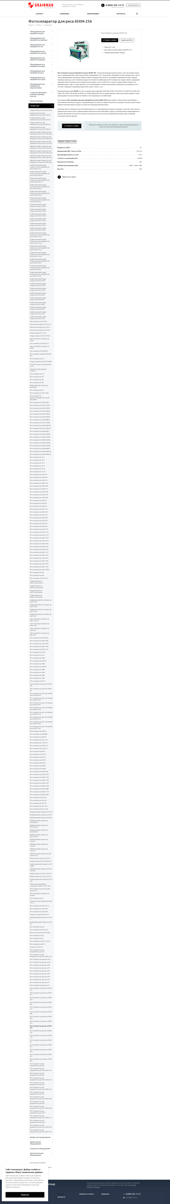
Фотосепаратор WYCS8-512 (39, 343)
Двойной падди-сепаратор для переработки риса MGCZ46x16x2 (41, 152)
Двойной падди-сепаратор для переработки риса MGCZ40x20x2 (41, 161)
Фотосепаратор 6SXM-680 (39, 497)
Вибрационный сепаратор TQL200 (39, 845)
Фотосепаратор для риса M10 (40, 962)
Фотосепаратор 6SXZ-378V (39, 538)
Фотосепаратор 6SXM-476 (39, 494)
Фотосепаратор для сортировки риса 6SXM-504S (41, 699)
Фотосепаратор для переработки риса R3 (37, 1074)
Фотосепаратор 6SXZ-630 (39, 578)
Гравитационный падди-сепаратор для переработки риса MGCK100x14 (39, 180)
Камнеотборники (36, 101)
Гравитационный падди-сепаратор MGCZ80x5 (38, 308)
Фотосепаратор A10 (37, 374)
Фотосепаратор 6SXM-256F (39, 780)
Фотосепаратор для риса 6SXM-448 (41, 1012)
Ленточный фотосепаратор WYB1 (39, 339)
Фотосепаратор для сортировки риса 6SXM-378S (41, 708)
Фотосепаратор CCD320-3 (39, 742)
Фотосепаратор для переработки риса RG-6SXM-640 (41, 1126)
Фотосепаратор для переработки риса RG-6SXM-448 (41, 1107)
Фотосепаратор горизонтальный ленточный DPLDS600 (39, 397)
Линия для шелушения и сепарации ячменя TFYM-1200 (40, 885)
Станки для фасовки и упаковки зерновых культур (38, 94)
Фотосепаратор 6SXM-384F (39, 786)
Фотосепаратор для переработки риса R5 (37, 1083)
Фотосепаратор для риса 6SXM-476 (41, 1055)
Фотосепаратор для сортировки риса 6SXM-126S (41, 727)
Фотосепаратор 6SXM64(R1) (39, 431)
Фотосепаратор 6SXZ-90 (38, 506)
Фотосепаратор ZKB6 (37, 664)
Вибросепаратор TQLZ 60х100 (40, 876)
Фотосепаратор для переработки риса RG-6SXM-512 (41, 1116)
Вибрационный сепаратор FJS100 (41, 812)
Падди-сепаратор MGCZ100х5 (40, 336)
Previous (64, 49)
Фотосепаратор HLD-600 (38, 321)
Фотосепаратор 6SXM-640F (39, 794)
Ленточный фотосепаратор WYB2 (39, 347)
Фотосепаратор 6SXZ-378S (39, 555)
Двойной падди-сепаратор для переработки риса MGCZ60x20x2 (41, 147)
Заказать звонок (133, 5)
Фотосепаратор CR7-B (37, 652)
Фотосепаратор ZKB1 (37, 678)
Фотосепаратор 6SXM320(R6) (40, 445)
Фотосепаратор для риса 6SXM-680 (41, 1060)
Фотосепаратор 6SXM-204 (39, 486)
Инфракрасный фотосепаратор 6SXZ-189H (40, 605)
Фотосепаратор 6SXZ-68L (39, 526)
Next (93, 49)
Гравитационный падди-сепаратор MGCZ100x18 (38, 205)
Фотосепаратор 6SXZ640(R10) (40, 425)
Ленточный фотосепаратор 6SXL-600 (39, 629)
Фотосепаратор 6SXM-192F (39, 777)
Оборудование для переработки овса (37, 72)
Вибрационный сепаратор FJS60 (41, 817)
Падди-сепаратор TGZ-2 (38, 333)
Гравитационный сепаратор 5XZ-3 (41, 918)
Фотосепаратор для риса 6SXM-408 (41, 1050)
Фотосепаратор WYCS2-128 (39, 906)
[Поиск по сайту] (137, 14)
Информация (93, 14)
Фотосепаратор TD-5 (37, 463)
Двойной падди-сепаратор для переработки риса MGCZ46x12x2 (41, 156)
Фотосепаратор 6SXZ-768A (39, 393)
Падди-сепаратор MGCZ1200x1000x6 (36, 596)
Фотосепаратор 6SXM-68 (38, 477)
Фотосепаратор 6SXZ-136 (39, 509)
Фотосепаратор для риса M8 (40, 965)
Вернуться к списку (69, 177)
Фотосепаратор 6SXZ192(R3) (40, 408)
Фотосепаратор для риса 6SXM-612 (41, 1045)
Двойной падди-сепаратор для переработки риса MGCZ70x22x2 (41, 142)
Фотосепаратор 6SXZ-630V (39, 546)
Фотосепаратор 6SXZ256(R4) (40, 411)
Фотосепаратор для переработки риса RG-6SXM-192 (41, 1069)
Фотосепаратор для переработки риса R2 (37, 1064)
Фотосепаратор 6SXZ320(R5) (40, 414)
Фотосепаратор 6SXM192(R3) (40, 437)
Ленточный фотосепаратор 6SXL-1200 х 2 (39, 620)
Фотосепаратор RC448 (38, 768)
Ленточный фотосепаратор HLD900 (39, 894)
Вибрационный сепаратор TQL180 (39, 850)
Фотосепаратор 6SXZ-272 (39, 515)
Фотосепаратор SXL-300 (38, 797)
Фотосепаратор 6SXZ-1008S (39, 569)
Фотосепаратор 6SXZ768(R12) (40, 428)
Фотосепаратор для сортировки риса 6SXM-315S (41, 713)
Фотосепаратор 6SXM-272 (39, 489)
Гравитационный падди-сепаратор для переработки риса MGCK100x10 (39, 193)
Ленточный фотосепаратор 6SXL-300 (39, 634)
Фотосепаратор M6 (37, 379)
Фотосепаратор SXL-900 (38, 803)
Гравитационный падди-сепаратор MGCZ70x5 (38, 317)
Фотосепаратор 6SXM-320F (39, 783)
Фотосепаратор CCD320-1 (39, 748)
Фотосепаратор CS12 (37, 655)
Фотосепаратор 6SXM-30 (38, 474)
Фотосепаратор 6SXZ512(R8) (40, 422)
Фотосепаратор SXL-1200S (39, 809)
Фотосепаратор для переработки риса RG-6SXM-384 (41, 1097)
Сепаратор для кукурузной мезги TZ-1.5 (41, 902)
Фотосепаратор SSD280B (38, 734)
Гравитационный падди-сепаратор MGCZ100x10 (38, 224)
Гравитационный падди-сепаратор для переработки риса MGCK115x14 (39, 241)
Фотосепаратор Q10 (37, 358)
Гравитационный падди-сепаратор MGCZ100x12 (38, 219)
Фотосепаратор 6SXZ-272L (39, 529)
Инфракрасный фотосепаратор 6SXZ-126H (40, 610)
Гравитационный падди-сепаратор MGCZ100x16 (38, 210)
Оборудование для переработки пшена (37, 65)
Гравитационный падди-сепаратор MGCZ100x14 (38, 215)
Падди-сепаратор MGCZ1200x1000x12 (36, 582)
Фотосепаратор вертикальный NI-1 (40, 355)
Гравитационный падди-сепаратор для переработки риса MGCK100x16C (39, 173)
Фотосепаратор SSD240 (38, 737)
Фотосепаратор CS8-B (37, 658)
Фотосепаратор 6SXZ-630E (39, 638)
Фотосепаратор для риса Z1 (40, 982)
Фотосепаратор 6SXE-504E (39, 640)
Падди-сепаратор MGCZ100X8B (40, 361)
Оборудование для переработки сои (37, 45)
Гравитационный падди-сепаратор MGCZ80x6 (38, 303)
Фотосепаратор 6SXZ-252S (39, 549)
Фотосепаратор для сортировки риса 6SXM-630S (41, 694)
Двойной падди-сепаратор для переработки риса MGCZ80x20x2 (41, 137)
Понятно (25, 1195)
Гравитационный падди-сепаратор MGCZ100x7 (38, 279)
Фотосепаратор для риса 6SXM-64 (41, 1041)
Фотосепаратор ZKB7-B (38, 661)
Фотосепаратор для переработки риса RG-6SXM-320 (41, 1088)
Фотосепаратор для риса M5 (40, 971)
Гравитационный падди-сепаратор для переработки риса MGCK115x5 (39, 167)
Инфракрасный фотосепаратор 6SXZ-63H (40, 615)
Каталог (40, 14)
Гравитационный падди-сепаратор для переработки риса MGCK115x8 (39, 274)
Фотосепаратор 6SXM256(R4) (40, 440)
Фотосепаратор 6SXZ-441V (39, 541)
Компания (65, 14)
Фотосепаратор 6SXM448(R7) (40, 448)
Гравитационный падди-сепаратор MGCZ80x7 (38, 298)
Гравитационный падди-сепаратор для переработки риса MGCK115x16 (39, 234)
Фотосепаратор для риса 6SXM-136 (41, 989)
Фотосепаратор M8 (37, 377)
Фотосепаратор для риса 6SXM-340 (41, 685)
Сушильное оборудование (40, 1148)
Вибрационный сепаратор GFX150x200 (39, 835)
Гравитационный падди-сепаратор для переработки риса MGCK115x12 (39, 247)
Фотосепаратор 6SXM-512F (39, 791)
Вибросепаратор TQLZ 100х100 (41, 873)
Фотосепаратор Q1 (36, 898)
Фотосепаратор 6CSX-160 (39, 740)
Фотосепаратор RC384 (38, 766)
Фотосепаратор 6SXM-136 (39, 483)
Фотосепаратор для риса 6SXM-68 (41, 689)
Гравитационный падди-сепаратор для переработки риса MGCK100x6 (39, 199)
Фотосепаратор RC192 (38, 757)
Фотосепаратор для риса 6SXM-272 (41, 993)
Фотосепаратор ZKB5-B (38, 666)
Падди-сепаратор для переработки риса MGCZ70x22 (40, 118)
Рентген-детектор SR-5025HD (40, 932)
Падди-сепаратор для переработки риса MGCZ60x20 (40, 123)
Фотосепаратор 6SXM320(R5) (40, 443)
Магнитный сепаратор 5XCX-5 (40, 858)
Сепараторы (34, 106)
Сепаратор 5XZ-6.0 (36, 947)
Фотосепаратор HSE (37, 575)
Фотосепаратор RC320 (38, 763)
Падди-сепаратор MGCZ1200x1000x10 (36, 586)
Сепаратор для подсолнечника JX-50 (40, 365)
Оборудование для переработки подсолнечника (37, 86)
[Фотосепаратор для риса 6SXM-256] (79, 49)
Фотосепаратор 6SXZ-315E (39, 649)
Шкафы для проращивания (40, 1137)
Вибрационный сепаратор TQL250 (39, 840)
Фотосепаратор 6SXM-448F (39, 789)
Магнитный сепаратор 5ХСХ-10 (40, 324)
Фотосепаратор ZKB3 (37, 672)
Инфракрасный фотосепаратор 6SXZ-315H (40, 601)
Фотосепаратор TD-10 (38, 471)
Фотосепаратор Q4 (36, 935)
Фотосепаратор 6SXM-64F (39, 771)
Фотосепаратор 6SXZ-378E (39, 646)
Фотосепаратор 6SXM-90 (38, 480)
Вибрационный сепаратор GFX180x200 (39, 831)
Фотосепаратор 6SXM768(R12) (40, 454)
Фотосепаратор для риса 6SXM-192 (41, 1031)
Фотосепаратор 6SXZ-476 (39, 520)
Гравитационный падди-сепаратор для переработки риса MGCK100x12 (39, 186)
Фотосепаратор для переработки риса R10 (37, 1112)
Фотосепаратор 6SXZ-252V (39, 532)
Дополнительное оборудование (36, 1154)
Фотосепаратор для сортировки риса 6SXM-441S (41, 703)
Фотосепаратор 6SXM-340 (39, 492)
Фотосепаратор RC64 (37, 751)
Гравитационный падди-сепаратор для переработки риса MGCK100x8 (39, 261)
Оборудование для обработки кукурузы (37, 59)
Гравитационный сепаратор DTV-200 (41, 880)
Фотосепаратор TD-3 (37, 460)
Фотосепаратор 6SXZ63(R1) (39, 402)
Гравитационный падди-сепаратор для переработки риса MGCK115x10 (39, 254)
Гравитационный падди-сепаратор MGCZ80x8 (38, 294)
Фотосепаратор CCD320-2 (39, 745)
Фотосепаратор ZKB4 (37, 669)
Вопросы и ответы (86, 1194)
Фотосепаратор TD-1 (37, 457)
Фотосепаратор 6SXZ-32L (39, 523)
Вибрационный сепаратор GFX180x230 (39, 826)
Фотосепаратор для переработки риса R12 (37, 1121)
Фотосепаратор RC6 (37, 572)
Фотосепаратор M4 (37, 382)
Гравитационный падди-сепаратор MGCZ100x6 (38, 284)
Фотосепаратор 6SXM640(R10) (40, 451)
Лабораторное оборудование (35, 1143)
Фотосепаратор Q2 (36, 938)
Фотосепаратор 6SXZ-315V (39, 535)
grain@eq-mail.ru (131, 1197)
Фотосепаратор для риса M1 (40, 979)
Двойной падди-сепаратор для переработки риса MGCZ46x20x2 (41, 133)
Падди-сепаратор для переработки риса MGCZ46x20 (40, 128)
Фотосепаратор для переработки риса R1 (37, 950)
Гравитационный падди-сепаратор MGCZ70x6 (38, 313)
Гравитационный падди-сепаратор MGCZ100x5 (38, 289)
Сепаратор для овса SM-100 (39, 914)
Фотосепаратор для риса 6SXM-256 (41, 1027)
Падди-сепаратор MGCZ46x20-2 (41, 861)
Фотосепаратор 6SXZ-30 (38, 500)
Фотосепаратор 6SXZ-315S (39, 552)
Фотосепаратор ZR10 (37, 681)
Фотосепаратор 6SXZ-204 (39, 512)
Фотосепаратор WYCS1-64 (39, 929)
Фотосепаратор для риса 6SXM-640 (41, 1003)
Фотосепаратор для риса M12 (40, 959)
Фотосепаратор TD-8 (37, 468)
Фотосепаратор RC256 (38, 760)
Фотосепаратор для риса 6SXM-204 (41, 998)
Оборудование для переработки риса (37, 32)
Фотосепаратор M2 (37, 390)
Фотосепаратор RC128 (38, 754)
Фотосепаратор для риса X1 (40, 985)
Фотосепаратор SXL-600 (38, 800)
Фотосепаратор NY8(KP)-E (39, 351)
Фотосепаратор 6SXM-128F (39, 774)
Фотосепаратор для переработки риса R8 (37, 1102)
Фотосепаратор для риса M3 (40, 973)
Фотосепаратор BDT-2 (38, 944)
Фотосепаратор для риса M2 (40, 976)
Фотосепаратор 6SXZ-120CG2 (40, 941)
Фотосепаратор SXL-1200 (38, 806)
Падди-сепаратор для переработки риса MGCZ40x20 (40, 114)
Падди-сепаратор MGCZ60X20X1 (41, 110)
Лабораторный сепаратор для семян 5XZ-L (40, 854)
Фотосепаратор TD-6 (37, 466)
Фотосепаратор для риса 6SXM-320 (41, 1022)
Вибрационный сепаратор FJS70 (41, 815)
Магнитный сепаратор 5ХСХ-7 (40, 327)
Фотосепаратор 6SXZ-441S (39, 558)
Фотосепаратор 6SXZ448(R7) (40, 420)
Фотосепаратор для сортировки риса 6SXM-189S (41, 722)
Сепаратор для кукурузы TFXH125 (38, 370)
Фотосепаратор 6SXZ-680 (39, 911)
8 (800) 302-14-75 (115, 5)
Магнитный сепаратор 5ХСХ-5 (40, 330)
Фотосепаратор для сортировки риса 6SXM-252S (41, 718)
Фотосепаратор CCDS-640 (39, 908)
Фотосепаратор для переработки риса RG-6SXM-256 (41, 1079)
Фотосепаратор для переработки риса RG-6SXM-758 (41, 1131)
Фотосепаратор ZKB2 (37, 675)
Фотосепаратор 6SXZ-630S (39, 564)
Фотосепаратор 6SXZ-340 (39, 517)
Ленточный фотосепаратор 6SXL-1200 (39, 624)
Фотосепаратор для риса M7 (40, 968)
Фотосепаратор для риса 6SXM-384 (41, 1017)
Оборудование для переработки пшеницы (38, 39)
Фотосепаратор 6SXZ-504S (39, 561)
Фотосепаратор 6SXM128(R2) (40, 434)
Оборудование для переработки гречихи (38, 52)
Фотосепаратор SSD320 (38, 731)
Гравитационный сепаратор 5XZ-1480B (41, 865)
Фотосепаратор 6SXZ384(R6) (40, 417)
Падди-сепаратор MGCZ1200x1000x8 (36, 591)
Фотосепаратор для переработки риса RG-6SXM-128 (41, 955)
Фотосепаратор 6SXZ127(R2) (40, 405)
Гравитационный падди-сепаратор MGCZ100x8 (38, 229)
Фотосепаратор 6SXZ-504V (39, 543)
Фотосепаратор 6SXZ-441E (39, 643)
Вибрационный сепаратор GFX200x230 (39, 821)
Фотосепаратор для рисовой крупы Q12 (40, 889)
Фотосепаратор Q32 (37, 927)
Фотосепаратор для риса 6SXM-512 (41, 1008)
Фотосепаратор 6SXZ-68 (38, 503)
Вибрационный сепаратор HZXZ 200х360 (41, 869)
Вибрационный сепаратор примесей (39, 386)
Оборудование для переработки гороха (37, 78)
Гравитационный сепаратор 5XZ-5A (41, 923)
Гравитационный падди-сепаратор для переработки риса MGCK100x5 (39, 267)
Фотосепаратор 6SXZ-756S (39, 566)
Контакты (121, 14)
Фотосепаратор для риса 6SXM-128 (41, 1036)
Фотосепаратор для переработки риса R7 (37, 1093)
